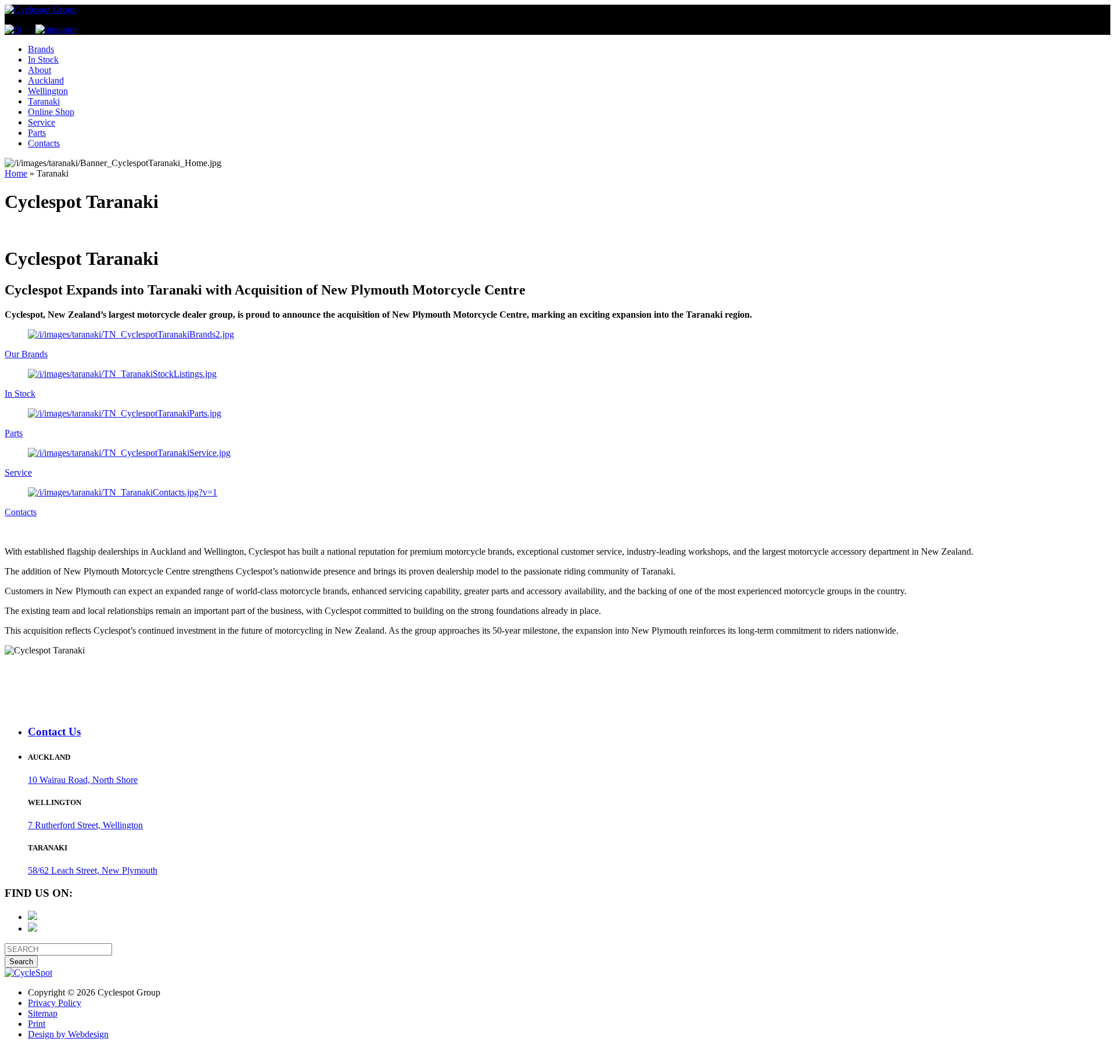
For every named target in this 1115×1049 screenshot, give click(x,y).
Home (16, 173)
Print (36, 1024)
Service (41, 122)
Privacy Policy (54, 1003)
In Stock (43, 59)
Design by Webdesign (68, 1034)
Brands (41, 49)
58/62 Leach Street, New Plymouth (92, 870)
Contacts (44, 143)
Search (21, 961)
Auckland (46, 80)
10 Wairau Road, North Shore (83, 780)
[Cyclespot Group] (41, 10)
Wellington (48, 91)
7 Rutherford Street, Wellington (85, 825)
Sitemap (42, 1013)
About (39, 70)
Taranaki (44, 101)
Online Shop (51, 112)
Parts (37, 133)
